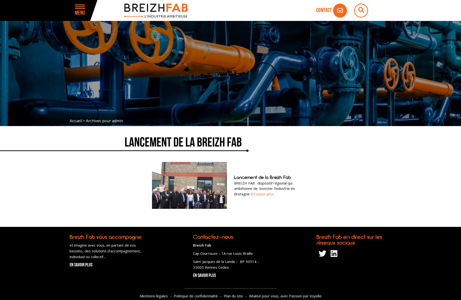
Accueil (76, 120)
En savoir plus (81, 265)
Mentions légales (154, 296)
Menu (80, 13)
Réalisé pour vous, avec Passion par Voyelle (285, 296)
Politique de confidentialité (196, 296)
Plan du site (233, 296)
